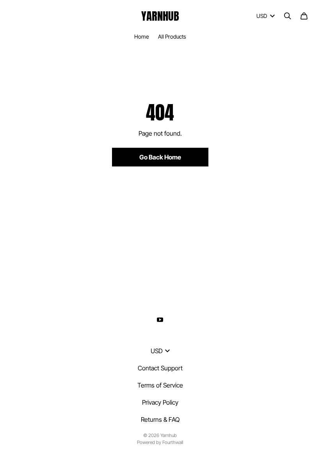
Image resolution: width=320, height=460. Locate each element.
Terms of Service (160, 385)
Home (141, 36)
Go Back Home (160, 157)
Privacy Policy (160, 402)
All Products (172, 36)
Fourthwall (172, 442)
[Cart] (304, 15)
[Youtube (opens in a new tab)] (160, 319)
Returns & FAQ (160, 419)
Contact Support (160, 368)
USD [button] (261, 15)
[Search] (287, 15)
